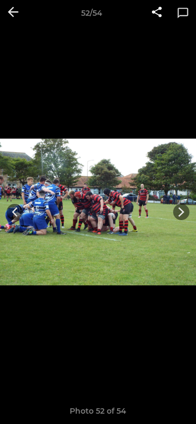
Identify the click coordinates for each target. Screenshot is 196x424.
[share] (156, 13)
